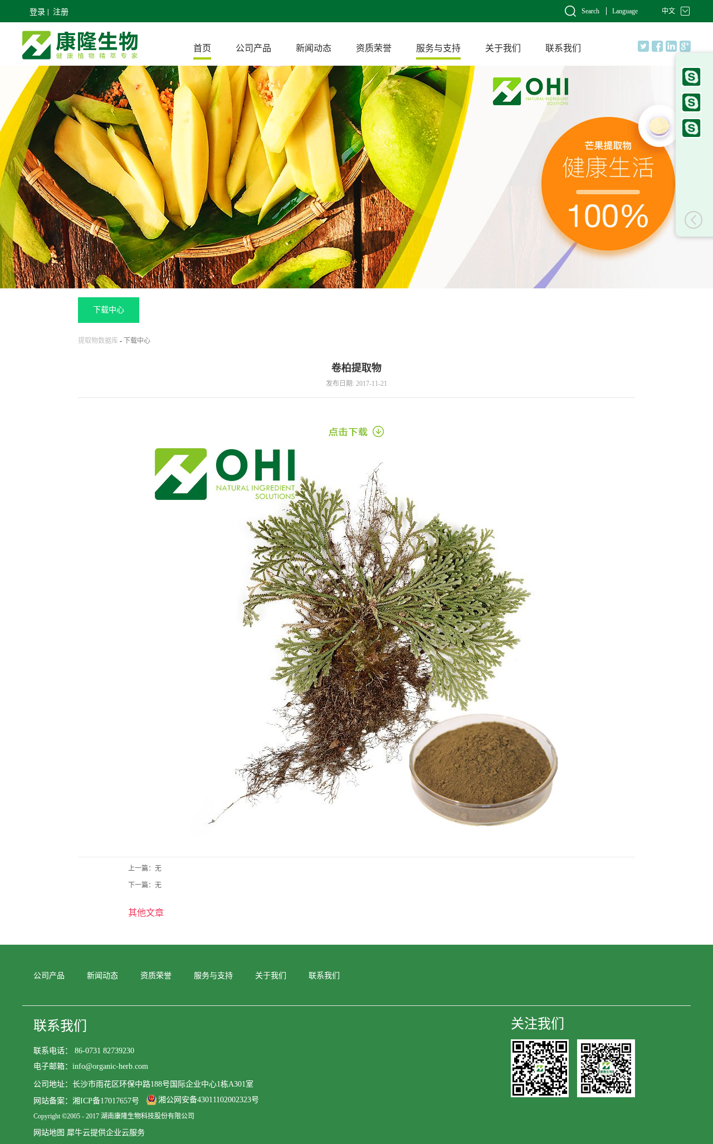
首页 (202, 48)
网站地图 (49, 1132)
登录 (37, 12)
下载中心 (137, 341)
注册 (61, 12)
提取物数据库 (98, 341)
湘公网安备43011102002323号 (208, 1100)
